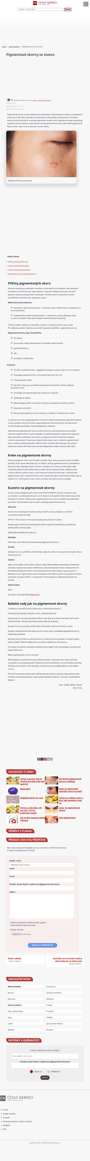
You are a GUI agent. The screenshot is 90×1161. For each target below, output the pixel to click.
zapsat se (37, 1071)
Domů (4, 47)
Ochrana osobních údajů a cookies (17, 1121)
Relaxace (50, 999)
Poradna (50, 1011)
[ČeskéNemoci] (45, 5)
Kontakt (49, 1030)
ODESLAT (45, 1077)
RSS (4, 1129)
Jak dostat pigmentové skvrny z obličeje (70, 780)
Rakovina (11, 999)
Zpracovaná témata (54, 1023)
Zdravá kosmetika (53, 993)
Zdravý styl (50, 986)
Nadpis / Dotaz (15, 861)
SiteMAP (6, 1125)
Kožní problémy (14, 47)
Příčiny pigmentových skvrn (18, 262)
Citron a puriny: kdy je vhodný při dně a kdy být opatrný (32, 781)
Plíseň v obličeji (14, 958)
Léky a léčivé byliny (15, 1011)
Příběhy (49, 1017)
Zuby (10, 1017)
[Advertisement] (45, 28)
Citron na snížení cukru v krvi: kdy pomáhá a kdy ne (71, 800)
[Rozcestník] (85, 4)
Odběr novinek (9, 1114)
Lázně (10, 1023)
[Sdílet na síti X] (41, 760)
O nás (5, 1110)
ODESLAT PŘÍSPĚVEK (42, 945)
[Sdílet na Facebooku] (38, 760)
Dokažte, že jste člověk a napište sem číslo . (34, 884)
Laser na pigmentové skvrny (69, 809)
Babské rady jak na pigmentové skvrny (22, 274)
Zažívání (11, 1030)
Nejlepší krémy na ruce (31, 798)
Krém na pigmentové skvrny (18, 266)
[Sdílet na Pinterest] (45, 760)
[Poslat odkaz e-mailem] (48, 760)
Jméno (12, 868)
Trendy (49, 1005)
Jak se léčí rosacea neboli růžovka (32, 819)
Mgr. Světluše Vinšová (42, 100)
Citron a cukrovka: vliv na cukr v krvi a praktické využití (31, 810)
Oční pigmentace (67, 817)
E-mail (11, 876)
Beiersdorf (35, 594)
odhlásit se (55, 1071)
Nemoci (11, 993)
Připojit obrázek (17, 929)
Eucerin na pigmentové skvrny (19, 270)
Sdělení (12, 892)
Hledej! (67, 9)
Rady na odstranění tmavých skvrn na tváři (70, 790)
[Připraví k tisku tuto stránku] (51, 760)
